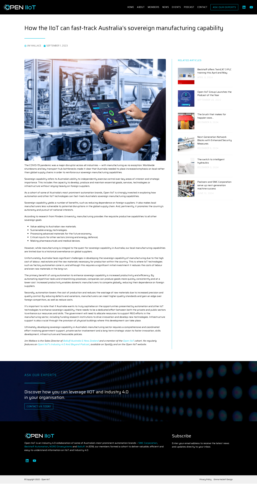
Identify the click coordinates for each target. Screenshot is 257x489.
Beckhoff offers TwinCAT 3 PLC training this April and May (214, 71)
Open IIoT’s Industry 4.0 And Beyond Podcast (63, 344)
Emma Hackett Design (223, 479)
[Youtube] (251, 7)
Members (153, 7)
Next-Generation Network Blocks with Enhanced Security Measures (214, 140)
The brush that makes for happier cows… (211, 115)
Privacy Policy (205, 479)
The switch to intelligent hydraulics (211, 161)
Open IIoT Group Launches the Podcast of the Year (214, 93)
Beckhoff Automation (36, 446)
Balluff (81, 446)
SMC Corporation (147, 443)
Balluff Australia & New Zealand (81, 341)
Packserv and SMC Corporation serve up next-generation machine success (214, 185)
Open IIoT (129, 341)
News (165, 7)
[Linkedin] (244, 7)
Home (130, 7)
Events (176, 7)
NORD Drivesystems (60, 446)
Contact (202, 7)
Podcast (189, 7)
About (141, 7)
